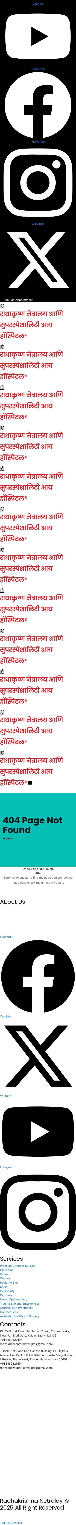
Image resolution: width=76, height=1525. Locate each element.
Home (8, 838)
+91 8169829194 (11, 1523)
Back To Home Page (38, 893)
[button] (30, 783)
